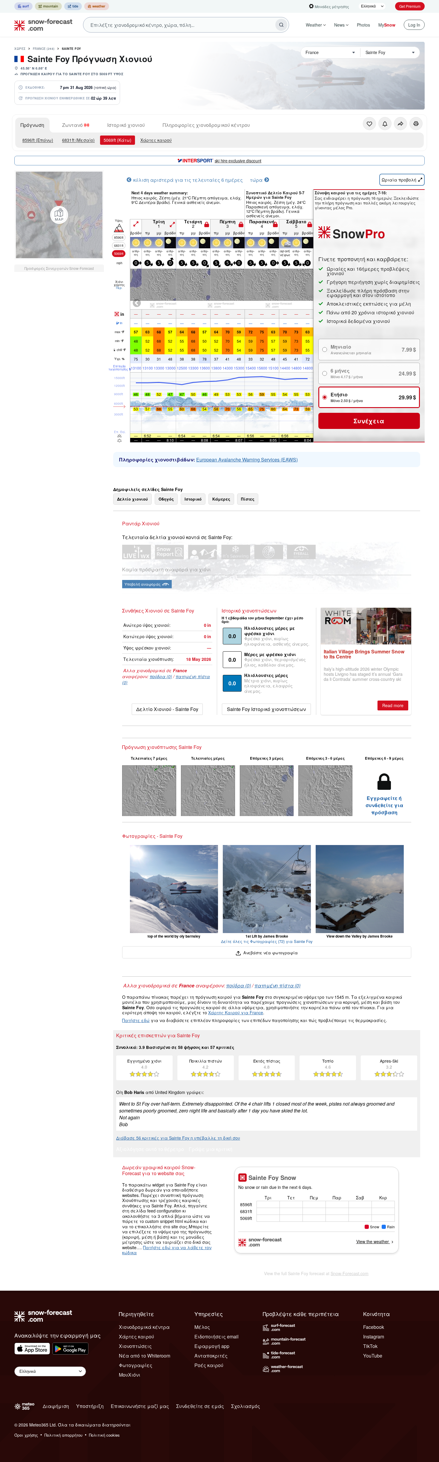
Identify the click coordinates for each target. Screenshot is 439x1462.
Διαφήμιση (56, 1406)
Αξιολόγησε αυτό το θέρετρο (150, 1149)
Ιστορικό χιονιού (126, 124)
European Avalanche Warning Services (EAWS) (247, 459)
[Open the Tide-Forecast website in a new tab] (73, 6)
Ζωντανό (72, 124)
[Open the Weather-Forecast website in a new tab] (96, 6)
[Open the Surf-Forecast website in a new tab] (23, 6)
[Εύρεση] (281, 25)
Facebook (373, 1327)
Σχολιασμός (245, 1406)
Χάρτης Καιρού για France (235, 1012)
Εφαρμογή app (211, 1346)
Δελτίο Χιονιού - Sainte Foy (167, 709)
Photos (363, 25)
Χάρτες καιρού (156, 140)
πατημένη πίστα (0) (277, 985)
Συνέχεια (369, 420)
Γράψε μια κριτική (210, 1149)
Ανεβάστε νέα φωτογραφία (269, 952)
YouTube (372, 1355)
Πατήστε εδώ (136, 1020)
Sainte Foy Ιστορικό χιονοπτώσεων (266, 709)
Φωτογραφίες (135, 1365)
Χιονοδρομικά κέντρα (144, 1327)
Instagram (373, 1336)
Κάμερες (221, 499)
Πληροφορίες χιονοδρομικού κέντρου (206, 124)
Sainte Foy (71, 49)
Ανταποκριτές (211, 1355)
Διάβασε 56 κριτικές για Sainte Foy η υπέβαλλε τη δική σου (178, 1138)
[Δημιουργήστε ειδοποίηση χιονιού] (385, 123)
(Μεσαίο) (78, 140)
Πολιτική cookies (104, 1435)
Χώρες (20, 49)
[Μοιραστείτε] (400, 123)
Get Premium (409, 6)
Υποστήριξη (90, 1406)
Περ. (119, 288)
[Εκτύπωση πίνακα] (416, 123)
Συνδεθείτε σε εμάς (200, 1406)
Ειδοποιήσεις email (216, 1336)
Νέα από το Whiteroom (144, 1355)
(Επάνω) (37, 140)
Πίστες (247, 499)
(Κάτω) (117, 140)
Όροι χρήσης (26, 1435)
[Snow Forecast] (41, 25)
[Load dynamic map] (59, 215)
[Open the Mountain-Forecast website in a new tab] (48, 6)
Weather (314, 25)
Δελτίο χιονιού (132, 499)
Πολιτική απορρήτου (63, 1435)
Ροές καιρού (208, 1365)
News (339, 25)
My (386, 25)
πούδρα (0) (161, 676)
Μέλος (202, 1327)
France (44, 49)
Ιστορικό (193, 499)
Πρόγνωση (32, 124)
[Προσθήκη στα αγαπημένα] (369, 123)
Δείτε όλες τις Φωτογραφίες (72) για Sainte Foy (267, 941)
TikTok (370, 1346)
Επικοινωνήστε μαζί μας (140, 1406)
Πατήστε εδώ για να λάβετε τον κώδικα (166, 1250)
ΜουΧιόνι (129, 1374)
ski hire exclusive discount (238, 161)
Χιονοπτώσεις (135, 1346)
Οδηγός (166, 499)
